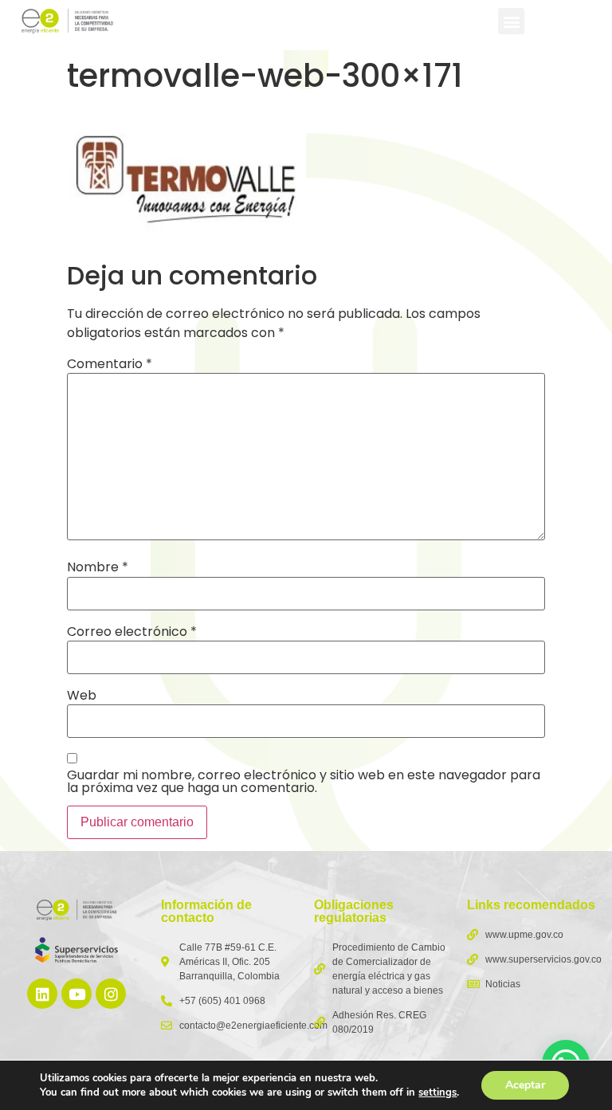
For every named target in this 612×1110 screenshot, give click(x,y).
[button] (511, 21)
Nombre (97, 567)
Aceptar (525, 1084)
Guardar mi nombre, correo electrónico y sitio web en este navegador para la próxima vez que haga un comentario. (303, 781)
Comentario (109, 364)
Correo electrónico (132, 632)
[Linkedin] (42, 994)
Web (81, 695)
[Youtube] (76, 994)
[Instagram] (111, 994)
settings (437, 1092)
